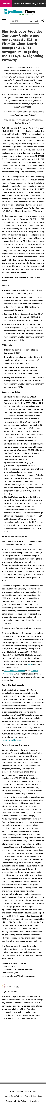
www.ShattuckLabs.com (14, 671)
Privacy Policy (34, 1101)
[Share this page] (42, 21)
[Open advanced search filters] (36, 20)
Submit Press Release (14, 1096)
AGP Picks (5, 4)
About (12, 1091)
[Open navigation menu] (4, 21)
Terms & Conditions (33, 1096)
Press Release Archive (26, 1091)
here (30, 664)
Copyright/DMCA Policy (16, 1101)
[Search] (31, 20)
